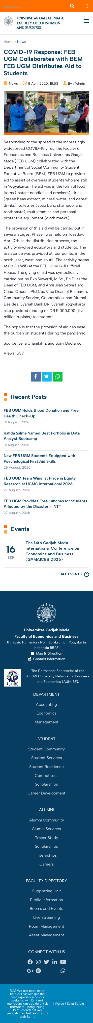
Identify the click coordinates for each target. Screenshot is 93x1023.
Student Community (46, 749)
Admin (80, 83)
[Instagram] (38, 962)
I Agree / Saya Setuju (68, 1003)
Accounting (46, 704)
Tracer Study (46, 837)
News (21, 42)
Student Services (46, 757)
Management (47, 722)
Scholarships (46, 784)
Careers (46, 864)
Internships (46, 855)
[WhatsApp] (63, 971)
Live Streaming (46, 917)
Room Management (46, 926)
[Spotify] (38, 971)
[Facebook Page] (30, 962)
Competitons (47, 775)
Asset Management (46, 935)
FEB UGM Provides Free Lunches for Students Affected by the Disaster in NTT (45, 504)
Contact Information (48, 659)
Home (8, 42)
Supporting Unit (46, 891)
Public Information (46, 899)
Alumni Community (46, 820)
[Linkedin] (55, 962)
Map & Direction (48, 653)
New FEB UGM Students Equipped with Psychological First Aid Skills (39, 458)
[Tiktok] (55, 971)
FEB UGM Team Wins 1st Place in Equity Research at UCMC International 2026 (40, 481)
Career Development (46, 793)
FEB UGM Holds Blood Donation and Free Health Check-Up (41, 413)
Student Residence (46, 766)
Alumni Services (46, 828)
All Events (71, 574)
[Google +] (30, 971)
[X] (47, 962)
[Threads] (47, 971)
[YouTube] (63, 962)
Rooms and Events (46, 908)
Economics (46, 713)
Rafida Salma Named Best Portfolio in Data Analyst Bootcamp (42, 436)
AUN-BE (70, 682)
